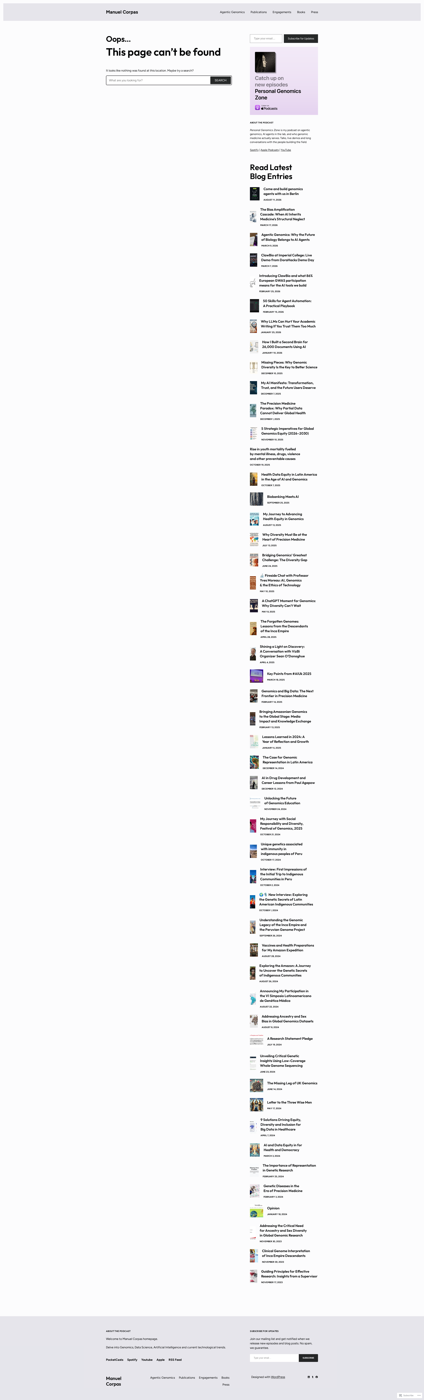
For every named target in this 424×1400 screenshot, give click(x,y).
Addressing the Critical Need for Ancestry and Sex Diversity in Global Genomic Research (283, 1230)
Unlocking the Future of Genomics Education (282, 800)
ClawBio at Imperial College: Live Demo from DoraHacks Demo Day (287, 257)
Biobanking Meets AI (283, 496)
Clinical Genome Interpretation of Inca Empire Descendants (286, 1253)
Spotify (254, 150)
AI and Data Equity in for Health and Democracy (283, 1147)
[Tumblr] (312, 1377)
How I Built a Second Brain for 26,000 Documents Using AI (285, 344)
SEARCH (221, 80)
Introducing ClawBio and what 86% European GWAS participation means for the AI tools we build (286, 280)
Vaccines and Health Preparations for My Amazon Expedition (288, 947)
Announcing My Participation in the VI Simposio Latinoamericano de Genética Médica (285, 996)
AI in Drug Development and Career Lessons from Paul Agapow (288, 780)
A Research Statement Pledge (290, 1038)
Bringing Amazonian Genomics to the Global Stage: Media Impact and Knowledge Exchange (285, 716)
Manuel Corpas (122, 12)
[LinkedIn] (308, 1377)
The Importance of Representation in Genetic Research (289, 1167)
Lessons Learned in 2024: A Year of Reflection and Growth (285, 739)
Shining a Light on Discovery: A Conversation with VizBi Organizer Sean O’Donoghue (282, 651)
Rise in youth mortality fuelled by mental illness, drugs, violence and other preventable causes (275, 454)
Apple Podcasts (270, 150)
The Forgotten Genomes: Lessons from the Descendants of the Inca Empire (284, 626)
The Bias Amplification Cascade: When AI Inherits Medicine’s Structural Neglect (282, 214)
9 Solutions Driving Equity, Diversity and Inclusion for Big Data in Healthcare (281, 1124)
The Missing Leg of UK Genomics (292, 1083)
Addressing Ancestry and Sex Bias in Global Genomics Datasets (287, 1018)
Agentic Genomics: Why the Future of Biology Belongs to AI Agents (288, 236)
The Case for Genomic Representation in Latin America (288, 759)
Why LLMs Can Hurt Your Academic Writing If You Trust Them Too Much (288, 323)
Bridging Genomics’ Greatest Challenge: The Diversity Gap (284, 557)
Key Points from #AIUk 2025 (289, 673)
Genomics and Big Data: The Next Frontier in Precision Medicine (288, 693)
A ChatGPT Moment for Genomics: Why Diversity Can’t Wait (289, 603)
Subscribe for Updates (301, 38)
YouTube (286, 150)
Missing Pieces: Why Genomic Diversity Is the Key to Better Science (289, 364)
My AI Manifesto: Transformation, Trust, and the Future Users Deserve (288, 385)
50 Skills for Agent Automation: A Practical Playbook (287, 303)
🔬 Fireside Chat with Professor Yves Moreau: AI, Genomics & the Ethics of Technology (284, 580)
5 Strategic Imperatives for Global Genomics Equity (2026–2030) (287, 430)
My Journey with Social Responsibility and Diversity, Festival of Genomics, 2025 (281, 823)
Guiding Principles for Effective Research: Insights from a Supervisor (289, 1273)
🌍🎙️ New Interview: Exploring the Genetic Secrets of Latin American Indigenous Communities (286, 899)
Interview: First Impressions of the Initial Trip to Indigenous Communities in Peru (283, 874)
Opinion (273, 1208)
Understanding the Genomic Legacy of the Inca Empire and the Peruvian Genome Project (283, 925)
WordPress (278, 1377)
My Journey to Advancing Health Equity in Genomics (283, 516)
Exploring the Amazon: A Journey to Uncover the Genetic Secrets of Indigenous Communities (285, 970)
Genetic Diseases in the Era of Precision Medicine (283, 1188)
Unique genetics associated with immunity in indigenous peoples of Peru (281, 849)
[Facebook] (316, 1377)
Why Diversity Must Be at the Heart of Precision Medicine (284, 536)
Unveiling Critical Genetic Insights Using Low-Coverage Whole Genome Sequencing (282, 1061)
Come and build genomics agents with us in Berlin (283, 191)
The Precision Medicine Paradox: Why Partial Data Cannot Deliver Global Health (283, 408)
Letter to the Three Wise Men (289, 1102)
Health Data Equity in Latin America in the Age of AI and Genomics (289, 476)
